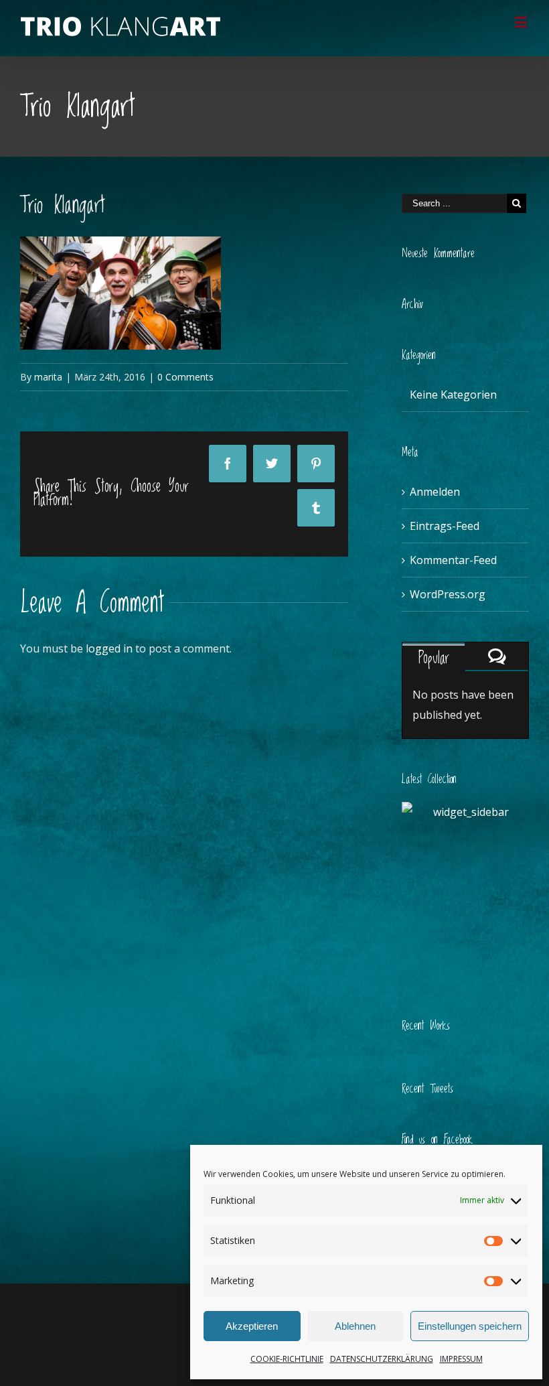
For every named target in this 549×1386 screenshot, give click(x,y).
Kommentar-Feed (453, 560)
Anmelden (435, 491)
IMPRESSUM (461, 1359)
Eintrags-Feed (444, 525)
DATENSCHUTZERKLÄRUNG (381, 1359)
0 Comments (185, 376)
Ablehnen (355, 1326)
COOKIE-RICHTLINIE (286, 1359)
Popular (433, 657)
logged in (109, 648)
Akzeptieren (252, 1326)
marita (48, 376)
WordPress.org (447, 594)
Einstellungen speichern (470, 1326)
